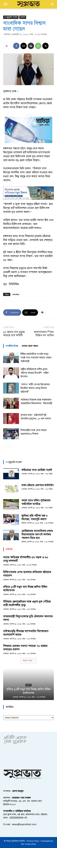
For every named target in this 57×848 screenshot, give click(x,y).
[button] (5, 4)
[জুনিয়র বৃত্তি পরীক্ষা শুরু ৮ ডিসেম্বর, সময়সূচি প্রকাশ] (11, 519)
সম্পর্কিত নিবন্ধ (12, 345)
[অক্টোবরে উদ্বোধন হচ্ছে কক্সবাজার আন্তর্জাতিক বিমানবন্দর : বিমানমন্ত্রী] (11, 403)
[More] (42, 312)
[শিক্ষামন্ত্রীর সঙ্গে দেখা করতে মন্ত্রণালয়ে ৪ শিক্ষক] (11, 433)
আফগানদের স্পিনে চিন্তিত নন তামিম (44, 333)
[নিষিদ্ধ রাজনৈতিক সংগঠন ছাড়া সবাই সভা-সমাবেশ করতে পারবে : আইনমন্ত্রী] (11, 357)
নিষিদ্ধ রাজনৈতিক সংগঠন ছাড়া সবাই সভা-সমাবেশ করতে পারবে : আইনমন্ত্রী (37, 357)
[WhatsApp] (38, 46)
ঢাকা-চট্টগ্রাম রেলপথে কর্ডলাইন (38, 485)
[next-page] (10, 446)
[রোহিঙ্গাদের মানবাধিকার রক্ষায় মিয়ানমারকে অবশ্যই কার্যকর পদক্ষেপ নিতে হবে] (11, 534)
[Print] (31, 46)
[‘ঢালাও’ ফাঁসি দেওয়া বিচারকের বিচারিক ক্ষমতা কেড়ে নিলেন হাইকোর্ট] (11, 388)
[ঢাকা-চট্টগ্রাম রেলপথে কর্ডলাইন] (11, 489)
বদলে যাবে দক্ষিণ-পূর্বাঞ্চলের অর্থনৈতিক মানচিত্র (36, 502)
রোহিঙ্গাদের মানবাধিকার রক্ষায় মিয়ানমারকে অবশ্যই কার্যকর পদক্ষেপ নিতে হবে (37, 534)
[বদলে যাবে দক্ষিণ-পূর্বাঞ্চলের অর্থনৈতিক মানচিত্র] (11, 504)
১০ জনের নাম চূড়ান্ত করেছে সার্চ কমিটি (14, 333)
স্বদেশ (22, 17)
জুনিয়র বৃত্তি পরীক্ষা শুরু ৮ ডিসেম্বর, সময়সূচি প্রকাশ (35, 517)
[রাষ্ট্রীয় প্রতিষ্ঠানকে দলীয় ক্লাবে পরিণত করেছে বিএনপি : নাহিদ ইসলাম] (11, 372)
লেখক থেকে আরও (30, 345)
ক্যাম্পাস (28, 685)
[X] (45, 46)
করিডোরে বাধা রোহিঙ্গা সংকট (37, 470)
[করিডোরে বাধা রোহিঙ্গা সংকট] (11, 473)
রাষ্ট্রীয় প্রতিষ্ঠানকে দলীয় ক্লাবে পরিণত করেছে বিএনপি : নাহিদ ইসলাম (35, 373)
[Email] (23, 46)
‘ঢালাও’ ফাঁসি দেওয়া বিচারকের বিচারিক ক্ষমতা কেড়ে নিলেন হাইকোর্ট (35, 388)
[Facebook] (16, 46)
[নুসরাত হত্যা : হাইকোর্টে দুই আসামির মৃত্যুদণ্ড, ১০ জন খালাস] (11, 418)
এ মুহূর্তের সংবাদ (11, 17)
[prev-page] (5, 446)
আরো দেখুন (27, 660)
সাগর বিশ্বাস (15, 294)
